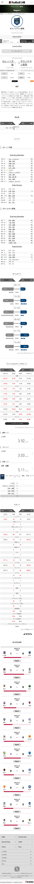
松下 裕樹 (12, 238)
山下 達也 (12, 168)
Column (4, 847)
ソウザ (10, 170)
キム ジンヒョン (14, 159)
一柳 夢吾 (12, 222)
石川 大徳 (12, 255)
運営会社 (23, 873)
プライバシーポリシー (16, 873)
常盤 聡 (11, 231)
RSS (32, 81)
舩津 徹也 (12, 236)
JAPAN (20, 842)
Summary (4, 860)
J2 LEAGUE (4, 854)
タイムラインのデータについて (25, 353)
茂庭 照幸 (12, 161)
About (19, 847)
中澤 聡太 (12, 191)
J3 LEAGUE (4, 857)
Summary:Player (6, 842)
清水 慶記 (12, 220)
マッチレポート (17, 51)
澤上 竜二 (12, 202)
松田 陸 (11, 166)
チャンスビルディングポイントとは (24, 427)
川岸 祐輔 (12, 225)
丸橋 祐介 (12, 163)
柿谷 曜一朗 (12, 177)
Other (3, 864)
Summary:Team (22, 837)
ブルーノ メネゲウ (14, 172)
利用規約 (4, 873)
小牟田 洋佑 (12, 243)
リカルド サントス (14, 181)
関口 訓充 (12, 196)
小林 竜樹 (12, 257)
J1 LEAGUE (4, 851)
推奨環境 (9, 873)
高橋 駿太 (12, 240)
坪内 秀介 (12, 227)
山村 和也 (12, 174)
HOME (1, 13)
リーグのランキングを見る (17, 423)
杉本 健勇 (12, 179)
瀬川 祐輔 (12, 234)
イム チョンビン (14, 259)
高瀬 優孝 (12, 229)
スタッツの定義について (27, 629)
